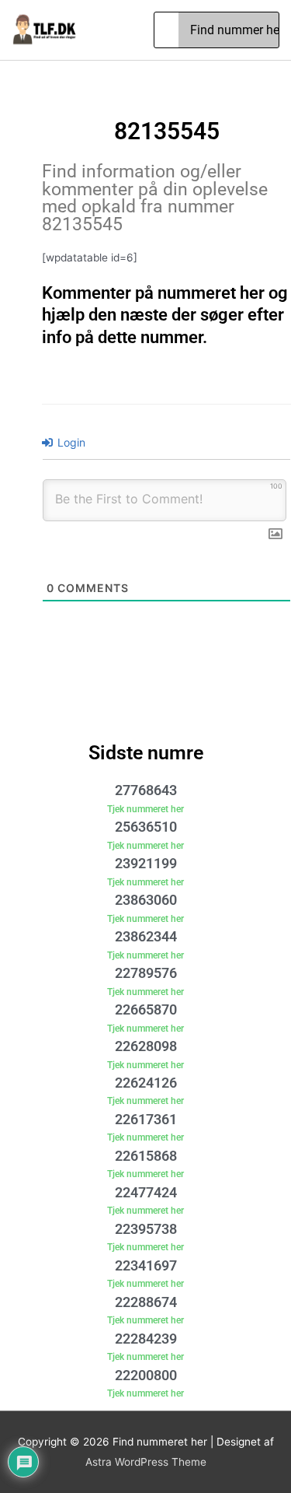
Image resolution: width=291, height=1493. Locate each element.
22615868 (146, 1156)
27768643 (146, 790)
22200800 (146, 1375)
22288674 (146, 1302)
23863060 (146, 900)
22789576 (146, 973)
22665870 (146, 1009)
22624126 (146, 1082)
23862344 (146, 936)
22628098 (146, 1046)
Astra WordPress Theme (145, 1462)
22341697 (146, 1265)
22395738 (146, 1229)
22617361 (146, 1119)
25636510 (146, 826)
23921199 (146, 863)
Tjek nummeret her (145, 809)
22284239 (146, 1338)
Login (69, 442)
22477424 (146, 1192)
